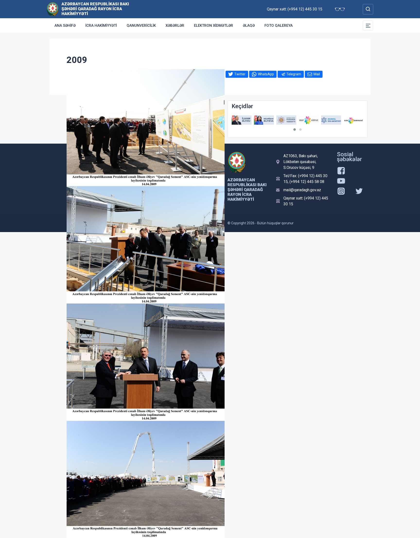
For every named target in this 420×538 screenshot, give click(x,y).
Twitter (239, 74)
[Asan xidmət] (309, 120)
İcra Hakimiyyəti (101, 25)
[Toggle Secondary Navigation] (368, 25)
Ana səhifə (65, 25)
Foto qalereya (278, 25)
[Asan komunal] (353, 120)
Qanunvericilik (141, 25)
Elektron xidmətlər (213, 25)
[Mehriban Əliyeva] (264, 120)
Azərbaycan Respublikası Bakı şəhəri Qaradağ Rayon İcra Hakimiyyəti (95, 8)
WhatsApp (266, 74)
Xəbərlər (175, 25)
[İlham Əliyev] (242, 120)
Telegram (293, 74)
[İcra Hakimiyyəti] (53, 9)
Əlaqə (249, 25)
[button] (295, 129)
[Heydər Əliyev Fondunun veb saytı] (286, 120)
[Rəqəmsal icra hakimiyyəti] (331, 120)
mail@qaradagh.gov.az (302, 190)
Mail (317, 74)
